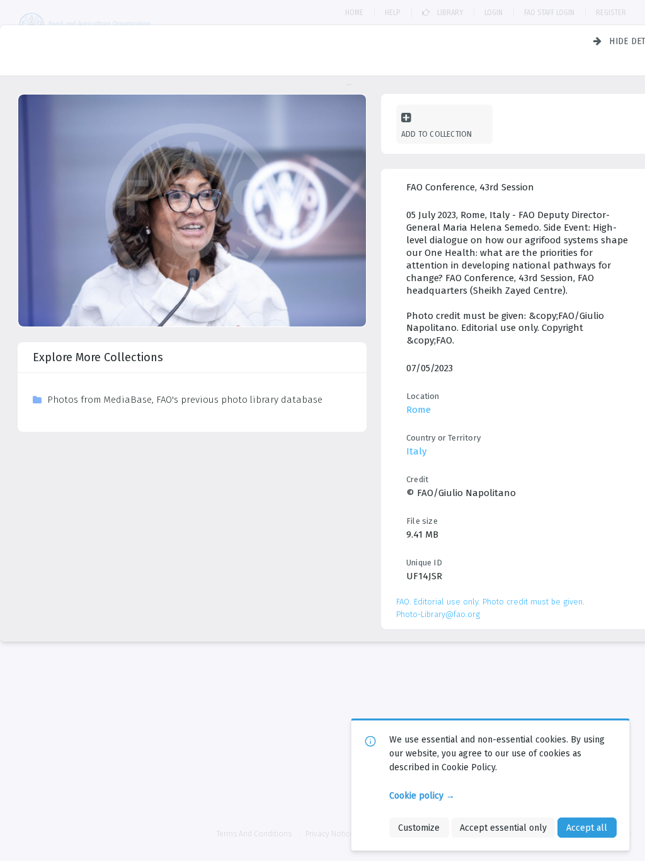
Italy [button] (416, 451)
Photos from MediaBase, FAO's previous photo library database (184, 399)
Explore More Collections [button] (98, 357)
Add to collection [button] (436, 134)
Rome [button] (418, 409)
